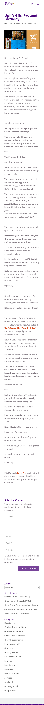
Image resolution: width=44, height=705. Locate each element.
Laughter (8, 661)
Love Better (9, 665)
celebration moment (21, 23)
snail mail (8, 682)
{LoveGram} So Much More (16, 613)
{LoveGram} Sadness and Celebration (21, 605)
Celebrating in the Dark (15, 627)
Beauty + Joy (10, 623)
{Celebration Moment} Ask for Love (20, 609)
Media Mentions (11, 673)
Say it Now (22, 473)
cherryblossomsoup (13, 640)
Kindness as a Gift (12, 656)
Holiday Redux (11, 652)
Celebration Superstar (14, 635)
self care (8, 678)
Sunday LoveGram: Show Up (17, 596)
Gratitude (8, 648)
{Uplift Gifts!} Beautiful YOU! (17, 601)
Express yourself (12, 644)
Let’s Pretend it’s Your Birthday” (20, 328)
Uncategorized (11, 686)
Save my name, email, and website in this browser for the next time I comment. (21, 559)
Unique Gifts (32, 23)
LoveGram (9, 669)
